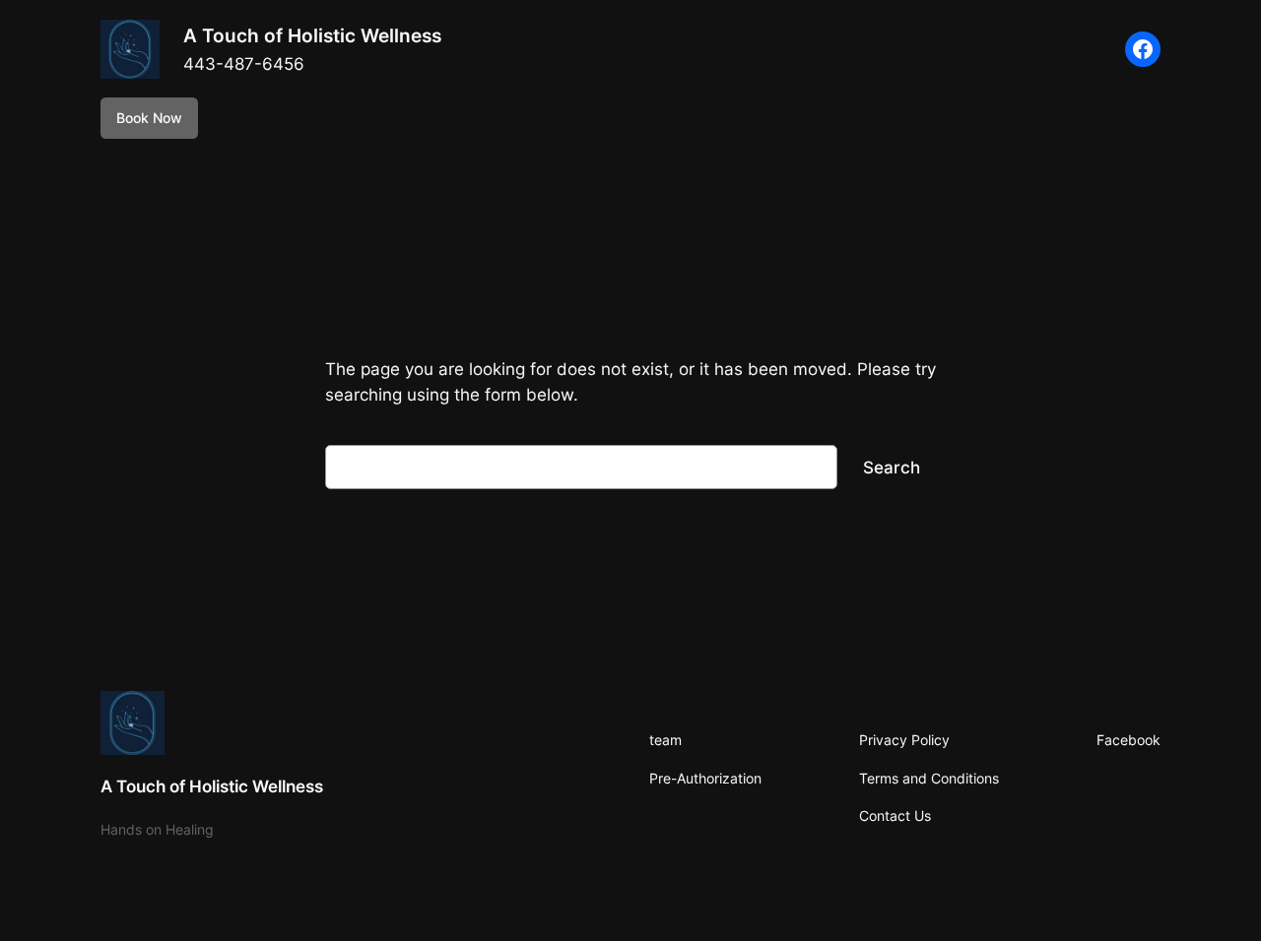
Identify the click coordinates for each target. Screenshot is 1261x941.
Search (891, 467)
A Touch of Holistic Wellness (312, 35)
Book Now (149, 117)
